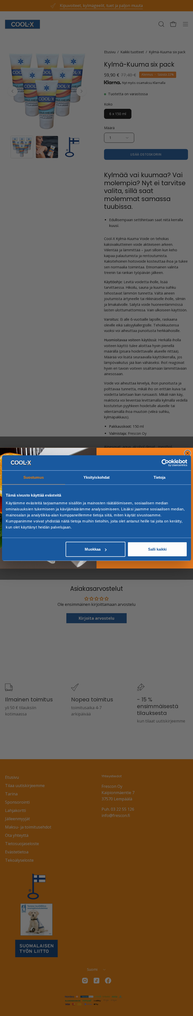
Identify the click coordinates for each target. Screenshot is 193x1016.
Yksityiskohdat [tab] (96, 477)
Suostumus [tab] (33, 477)
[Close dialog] (188, 453)
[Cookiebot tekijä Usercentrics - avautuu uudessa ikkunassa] (165, 462)
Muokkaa (93, 549)
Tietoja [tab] (160, 477)
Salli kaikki (157, 549)
